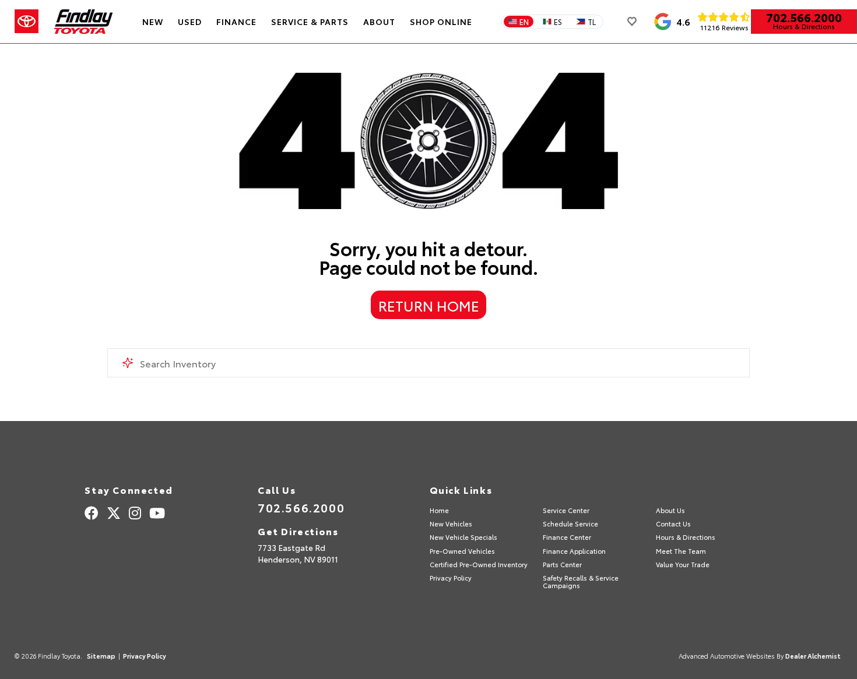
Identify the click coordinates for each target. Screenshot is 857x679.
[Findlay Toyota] (83, 21)
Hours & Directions (804, 26)
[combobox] (428, 362)
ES (558, 21)
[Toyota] (26, 21)
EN (524, 21)
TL (592, 21)
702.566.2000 (804, 17)
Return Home (428, 305)
